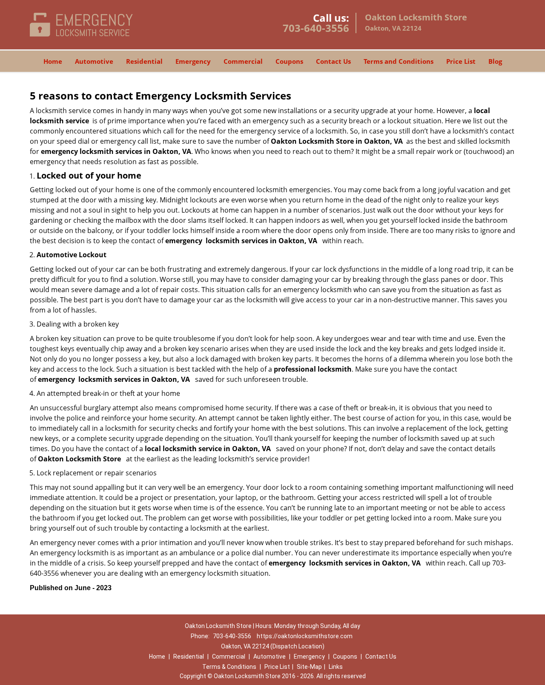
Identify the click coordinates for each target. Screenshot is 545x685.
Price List (461, 61)
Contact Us (333, 61)
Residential (144, 61)
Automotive (94, 61)
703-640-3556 (316, 28)
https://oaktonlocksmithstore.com (305, 636)
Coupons (289, 61)
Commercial (243, 61)
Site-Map (309, 666)
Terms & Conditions (229, 666)
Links (336, 666)
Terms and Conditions (398, 61)
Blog (495, 61)
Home (52, 61)
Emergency (193, 61)
